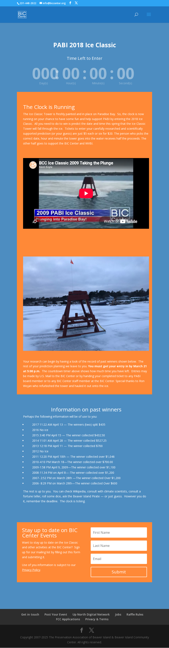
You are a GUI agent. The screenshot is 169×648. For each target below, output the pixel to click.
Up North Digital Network (91, 614)
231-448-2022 (28, 3)
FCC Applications (68, 619)
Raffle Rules (135, 614)
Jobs (118, 614)
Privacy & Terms (96, 619)
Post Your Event (56, 614)
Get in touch (30, 614)
